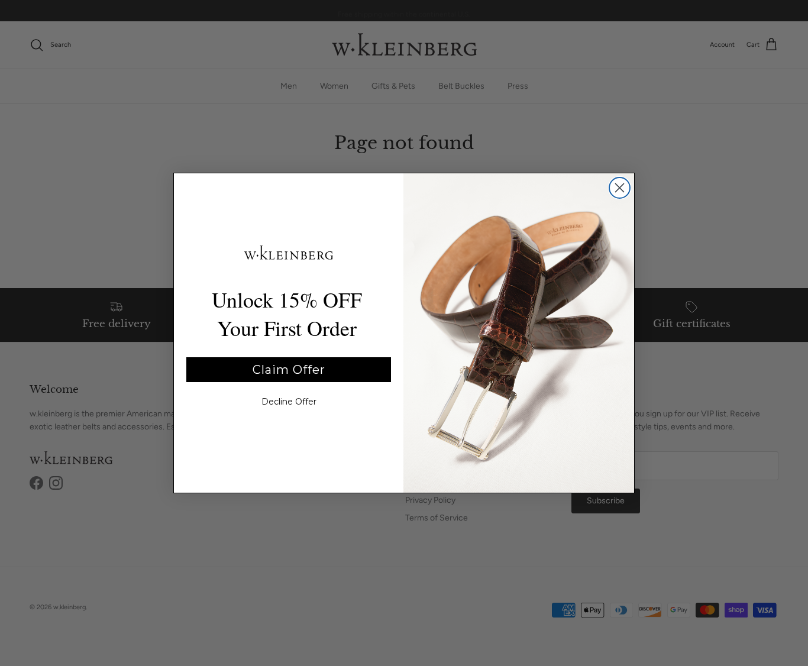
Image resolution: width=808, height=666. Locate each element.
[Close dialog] (619, 187)
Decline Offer (288, 401)
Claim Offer (289, 370)
